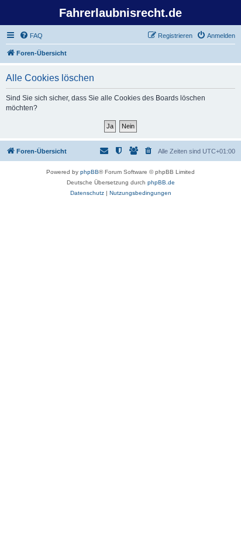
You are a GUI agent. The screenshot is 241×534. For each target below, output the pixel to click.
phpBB (89, 172)
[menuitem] (31, 36)
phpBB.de (161, 182)
